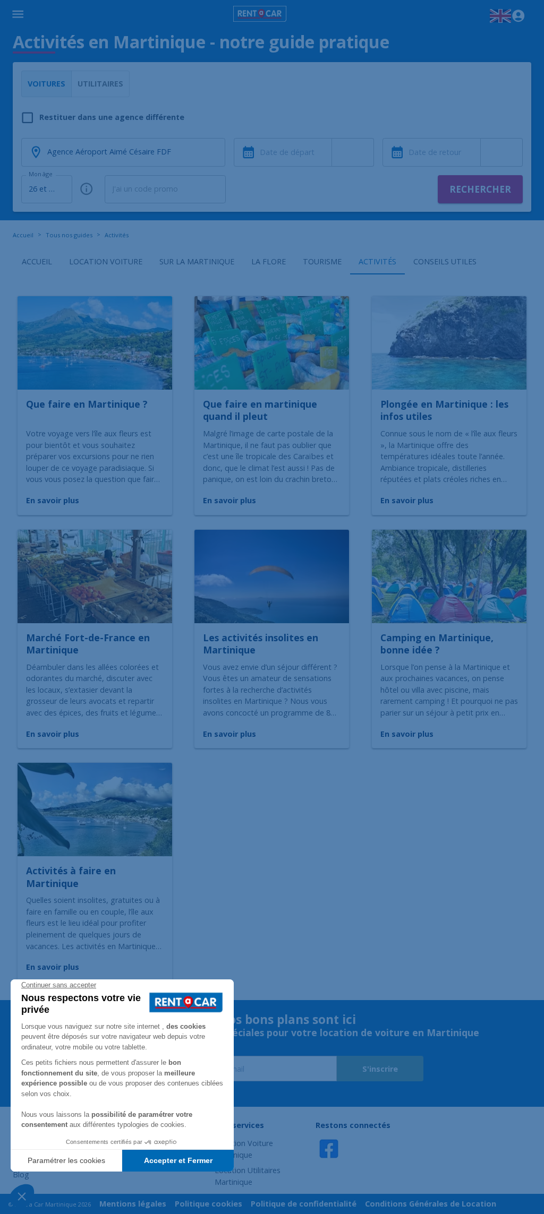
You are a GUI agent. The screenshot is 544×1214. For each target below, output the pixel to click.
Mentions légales (132, 1204)
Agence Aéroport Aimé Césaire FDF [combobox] (109, 152)
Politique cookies (208, 1204)
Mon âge (40, 174)
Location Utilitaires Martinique (247, 1176)
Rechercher (480, 189)
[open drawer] (17, 16)
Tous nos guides (69, 235)
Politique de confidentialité (303, 1204)
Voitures (46, 84)
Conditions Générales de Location (430, 1204)
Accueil (23, 235)
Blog (21, 1174)
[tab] (37, 261)
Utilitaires (100, 84)
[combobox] (353, 152)
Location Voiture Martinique (244, 1149)
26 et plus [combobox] (46, 189)
